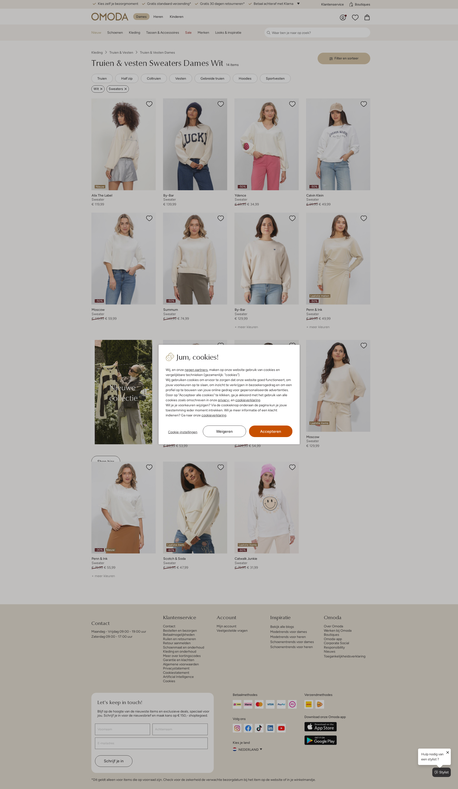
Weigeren (224, 431)
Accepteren (270, 431)
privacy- (224, 400)
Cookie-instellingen (182, 432)
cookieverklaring (247, 400)
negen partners (196, 370)
